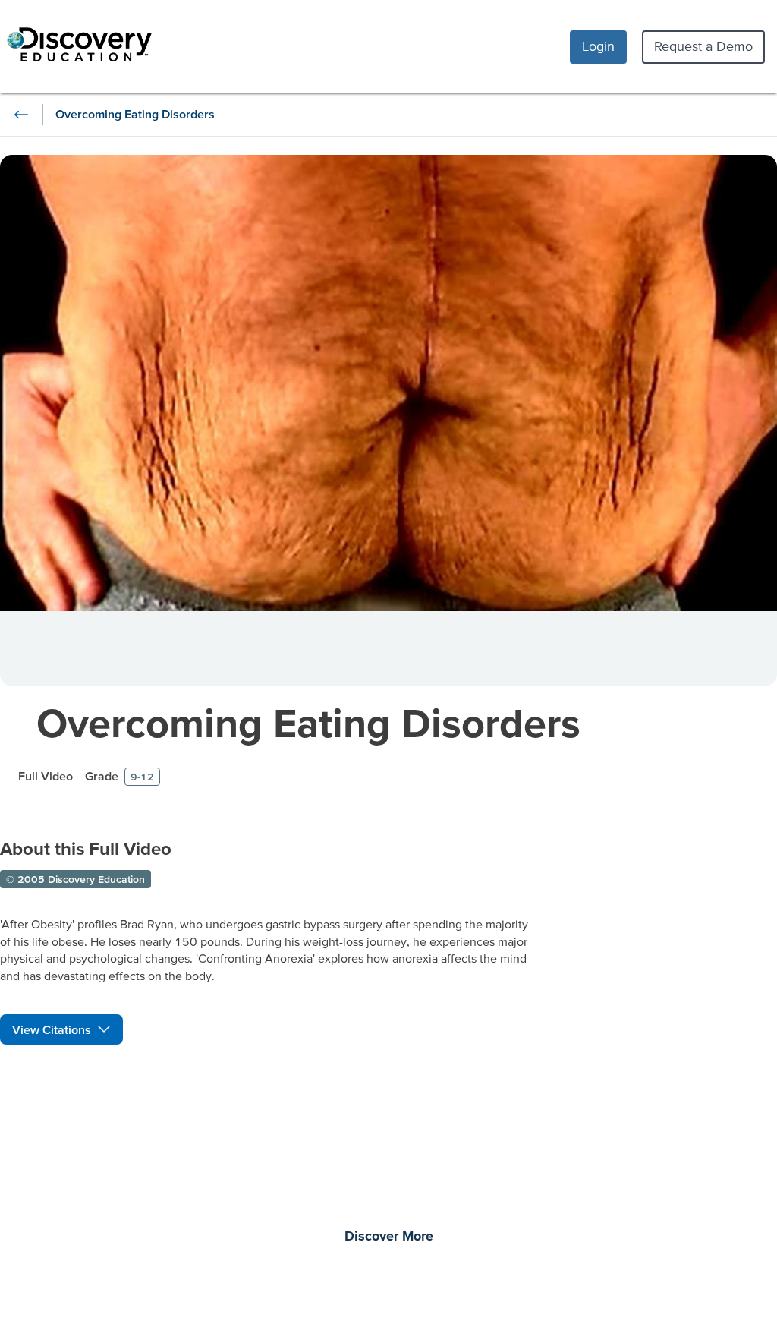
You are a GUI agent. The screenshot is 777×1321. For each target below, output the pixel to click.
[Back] (21, 114)
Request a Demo (703, 46)
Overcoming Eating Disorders (308, 722)
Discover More (388, 1237)
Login (598, 46)
